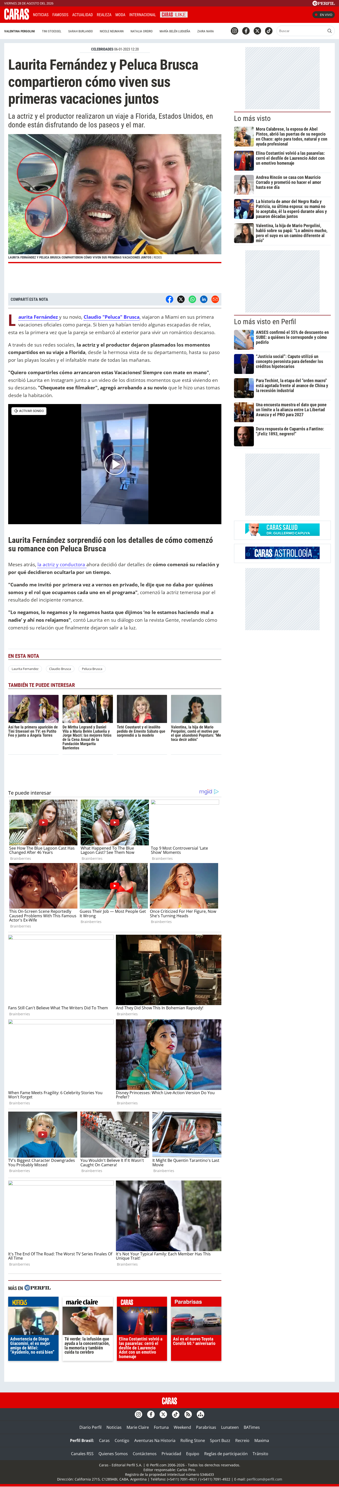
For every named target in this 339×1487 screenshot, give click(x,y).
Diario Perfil (90, 1427)
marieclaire (88, 1303)
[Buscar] (329, 30)
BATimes (252, 1427)
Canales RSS (82, 1453)
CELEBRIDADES (102, 49)
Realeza (104, 14)
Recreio (242, 1440)
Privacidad (171, 1453)
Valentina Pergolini (19, 31)
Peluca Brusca (92, 669)
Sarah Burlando (80, 31)
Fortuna (161, 1427)
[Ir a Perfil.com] (323, 4)
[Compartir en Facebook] (169, 299)
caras (142, 1303)
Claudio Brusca (60, 669)
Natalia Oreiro (142, 31)
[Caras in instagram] (234, 31)
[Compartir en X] (181, 299)
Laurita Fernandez (25, 669)
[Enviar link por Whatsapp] (192, 299)
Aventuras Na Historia (154, 1440)
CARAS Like (174, 14)
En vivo (326, 14)
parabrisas (196, 1303)
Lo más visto (252, 118)
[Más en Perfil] (37, 1288)
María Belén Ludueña (175, 31)
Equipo (192, 1453)
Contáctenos (145, 1453)
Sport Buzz (220, 1440)
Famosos (60, 14)
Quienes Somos (113, 1453)
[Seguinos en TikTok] (268, 31)
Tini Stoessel (51, 31)
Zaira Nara (205, 31)
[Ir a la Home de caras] (16, 18)
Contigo (122, 1440)
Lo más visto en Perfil (265, 321)
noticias (33, 1303)
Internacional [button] (142, 14)
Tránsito (260, 1453)
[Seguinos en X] (257, 31)
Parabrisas (206, 1427)
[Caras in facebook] (246, 31)
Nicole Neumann (112, 31)
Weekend (182, 1427)
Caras (104, 1440)
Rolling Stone (192, 1440)
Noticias (40, 14)
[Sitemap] (200, 1414)
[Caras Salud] (282, 534)
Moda (120, 14)
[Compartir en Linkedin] (203, 299)
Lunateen (230, 1427)
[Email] (215, 299)
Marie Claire (138, 1427)
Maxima (261, 1440)
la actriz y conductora (61, 564)
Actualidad (82, 14)
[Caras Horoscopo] (282, 557)
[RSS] (188, 1414)
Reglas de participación (226, 1453)
